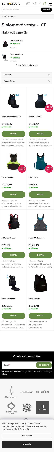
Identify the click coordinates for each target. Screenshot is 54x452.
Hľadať (46, 9)
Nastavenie (27, 435)
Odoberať (44, 365)
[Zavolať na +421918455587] (34, 3)
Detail (13, 134)
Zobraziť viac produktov (26, 65)
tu (29, 429)
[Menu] (50, 3)
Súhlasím (27, 444)
